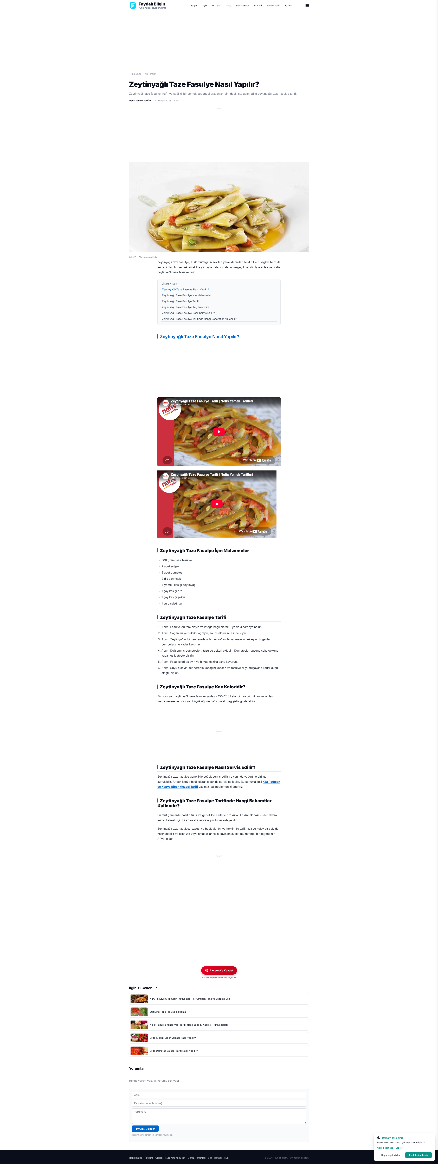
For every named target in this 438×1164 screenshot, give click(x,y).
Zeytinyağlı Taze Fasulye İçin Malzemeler (187, 295)
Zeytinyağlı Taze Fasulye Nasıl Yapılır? (185, 289)
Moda (229, 5)
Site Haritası (215, 1157)
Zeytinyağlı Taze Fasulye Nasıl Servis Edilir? (188, 312)
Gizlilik (159, 1157)
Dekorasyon (242, 5)
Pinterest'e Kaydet (221, 970)
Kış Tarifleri (150, 73)
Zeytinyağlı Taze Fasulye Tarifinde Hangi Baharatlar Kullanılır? (199, 318)
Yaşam (288, 5)
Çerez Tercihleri (196, 1157)
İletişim (149, 1157)
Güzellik (216, 5)
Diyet (205, 5)
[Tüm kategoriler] (307, 5)
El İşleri (258, 5)
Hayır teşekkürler (390, 1155)
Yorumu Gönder (145, 1128)
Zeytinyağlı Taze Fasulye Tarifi (180, 301)
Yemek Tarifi (273, 5)
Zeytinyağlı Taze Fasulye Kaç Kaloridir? (185, 307)
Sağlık (194, 5)
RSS (226, 1157)
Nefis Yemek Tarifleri (140, 100)
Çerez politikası (385, 1147)
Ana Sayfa (136, 73)
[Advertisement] (219, 38)
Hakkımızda (136, 1157)
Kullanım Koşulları (175, 1157)
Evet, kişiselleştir (418, 1155)
